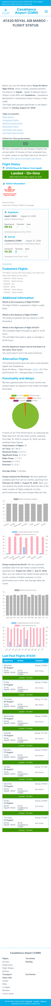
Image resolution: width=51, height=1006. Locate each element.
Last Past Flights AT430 (13, 133)
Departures (7, 965)
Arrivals (5, 962)
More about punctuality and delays (25, 158)
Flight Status (8, 117)
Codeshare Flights (10, 120)
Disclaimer (28, 1001)
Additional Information (12, 123)
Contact (36, 1001)
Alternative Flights (10, 126)
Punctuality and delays (12, 130)
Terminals (30, 958)
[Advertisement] (25, 56)
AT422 (35, 369)
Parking (29, 962)
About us (43, 1001)
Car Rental (30, 974)
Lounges (6, 987)
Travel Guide (8, 993)
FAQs (4, 984)
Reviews (6, 990)
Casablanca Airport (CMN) (26, 11)
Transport (7, 974)
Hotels (5, 981)
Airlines (5, 971)
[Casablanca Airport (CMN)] (5, 11)
